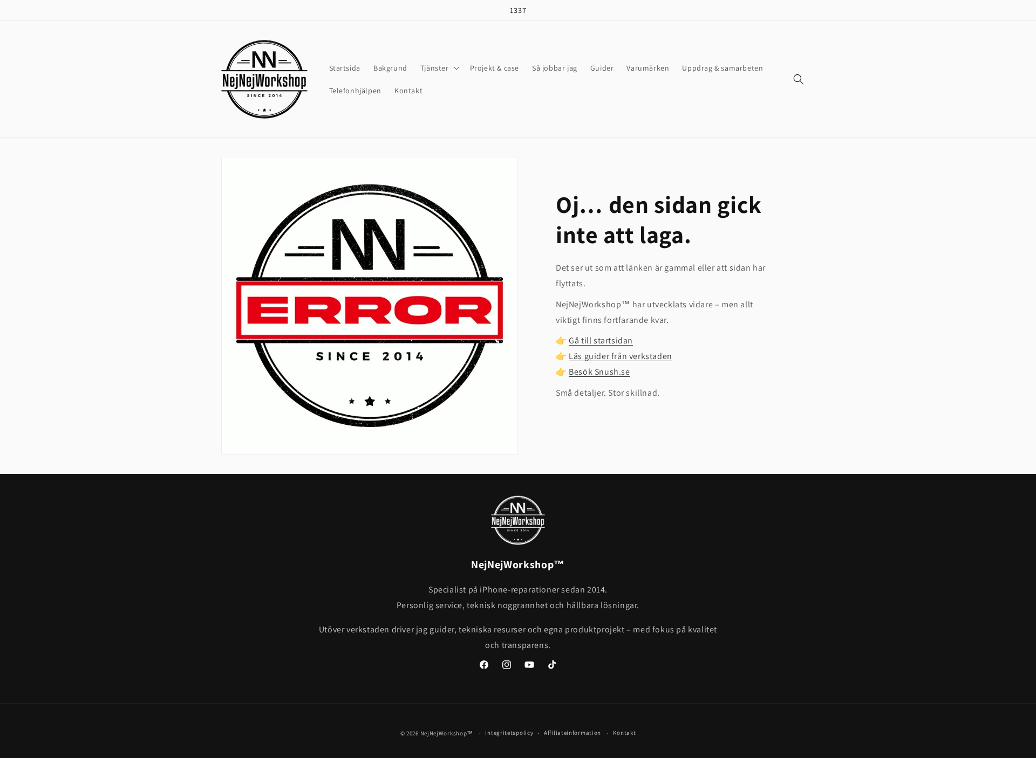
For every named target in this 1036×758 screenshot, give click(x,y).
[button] (439, 68)
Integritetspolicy (509, 732)
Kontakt (624, 732)
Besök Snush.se (599, 371)
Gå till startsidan (601, 340)
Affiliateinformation (572, 732)
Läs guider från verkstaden (620, 356)
